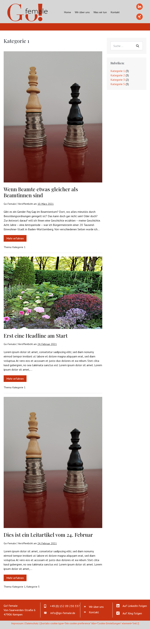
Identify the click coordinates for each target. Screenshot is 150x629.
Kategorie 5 (33, 586)
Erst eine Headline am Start (36, 335)
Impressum (17, 623)
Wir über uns (82, 12)
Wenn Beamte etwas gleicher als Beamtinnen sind (41, 192)
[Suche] (137, 46)
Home (67, 12)
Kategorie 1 (18, 247)
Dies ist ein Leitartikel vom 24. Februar (48, 534)
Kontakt (115, 12)
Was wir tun (100, 12)
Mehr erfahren (16, 239)
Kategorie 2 (117, 75)
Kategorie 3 (117, 79)
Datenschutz (31, 623)
